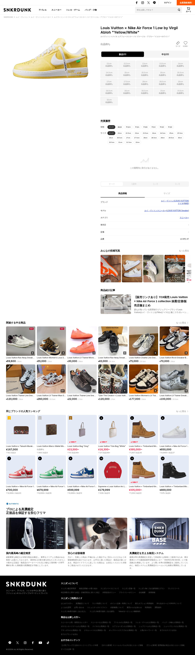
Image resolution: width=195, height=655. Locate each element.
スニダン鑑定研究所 (68, 588)
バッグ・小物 (91, 10)
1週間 (133, 184)
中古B (145, 127)
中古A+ (128, 127)
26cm (111, 138)
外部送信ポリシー (109, 592)
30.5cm (111, 142)
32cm (137, 142)
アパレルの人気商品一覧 (123, 622)
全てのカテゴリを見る (168, 630)
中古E (170, 127)
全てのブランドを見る (69, 634)
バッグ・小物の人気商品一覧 (173, 622)
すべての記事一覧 (67, 649)
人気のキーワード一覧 (148, 630)
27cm (128, 138)
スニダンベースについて (110, 588)
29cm (163, 138)
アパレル (43, 10)
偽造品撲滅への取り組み (88, 588)
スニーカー (56, 10)
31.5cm (128, 142)
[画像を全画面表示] (50, 52)
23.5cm (145, 133)
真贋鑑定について (82, 603)
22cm (120, 133)
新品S (120, 127)
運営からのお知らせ (134, 607)
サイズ (167, 193)
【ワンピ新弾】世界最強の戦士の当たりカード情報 (165, 645)
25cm (171, 133)
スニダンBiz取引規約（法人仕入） (74, 611)
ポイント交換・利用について (121, 603)
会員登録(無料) (186, 3)
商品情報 (122, 193)
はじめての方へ (67, 603)
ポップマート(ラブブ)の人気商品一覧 (123, 630)
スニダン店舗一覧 (128, 588)
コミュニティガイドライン (97, 607)
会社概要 (142, 592)
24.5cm (162, 133)
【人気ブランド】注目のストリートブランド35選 (79, 645)
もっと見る (184, 251)
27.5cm (136, 138)
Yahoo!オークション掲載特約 (129, 611)
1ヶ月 (155, 184)
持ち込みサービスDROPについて (169, 603)
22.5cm (128, 133)
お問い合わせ (79, 607)
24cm (154, 133)
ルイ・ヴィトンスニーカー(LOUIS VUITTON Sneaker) (166, 211)
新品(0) (122, 54)
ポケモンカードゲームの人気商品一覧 (75, 626)
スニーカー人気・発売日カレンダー (74, 622)
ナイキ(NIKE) (183, 203)
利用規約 (148, 607)
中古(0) (165, 54)
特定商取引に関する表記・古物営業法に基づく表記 (80, 592)
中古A (137, 127)
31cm (120, 142)
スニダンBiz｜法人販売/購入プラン (151, 588)
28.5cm (154, 138)
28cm (145, 138)
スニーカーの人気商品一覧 (101, 622)
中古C (154, 127)
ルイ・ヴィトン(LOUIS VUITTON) (175, 201)
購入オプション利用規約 (144, 603)
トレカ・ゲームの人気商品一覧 (147, 622)
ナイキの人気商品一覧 (100, 626)
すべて (111, 127)
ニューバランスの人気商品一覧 (175, 626)
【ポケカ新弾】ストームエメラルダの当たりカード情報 (122, 645)
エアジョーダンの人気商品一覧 (124, 626)
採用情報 (152, 592)
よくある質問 (66, 607)
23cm (137, 133)
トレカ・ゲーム (73, 10)
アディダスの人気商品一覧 (71, 630)
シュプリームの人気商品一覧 (150, 626)
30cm (180, 138)
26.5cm (119, 138)
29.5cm (171, 138)
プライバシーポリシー (127, 592)
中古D (162, 127)
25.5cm (180, 133)
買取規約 (158, 607)
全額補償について (117, 607)
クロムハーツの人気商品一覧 (95, 630)
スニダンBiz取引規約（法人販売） (102, 611)
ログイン (167, 3)
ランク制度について (99, 603)
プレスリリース (173, 588)
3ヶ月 (177, 184)
